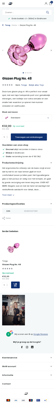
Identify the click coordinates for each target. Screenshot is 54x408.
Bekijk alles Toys (36, 85)
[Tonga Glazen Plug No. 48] (13, 248)
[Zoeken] (48, 12)
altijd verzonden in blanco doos (24, 149)
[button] (23, 72)
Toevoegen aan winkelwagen (29, 137)
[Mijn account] (46, 3)
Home (14, 25)
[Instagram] (27, 347)
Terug (7, 25)
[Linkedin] (32, 347)
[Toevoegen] (15, 285)
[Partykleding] (15, 3)
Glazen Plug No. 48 (11, 264)
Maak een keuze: (10, 112)
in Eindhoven (15, 153)
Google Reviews (40, 334)
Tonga (24, 85)
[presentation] (3, 50)
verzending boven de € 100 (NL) (23, 156)
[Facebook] (22, 347)
